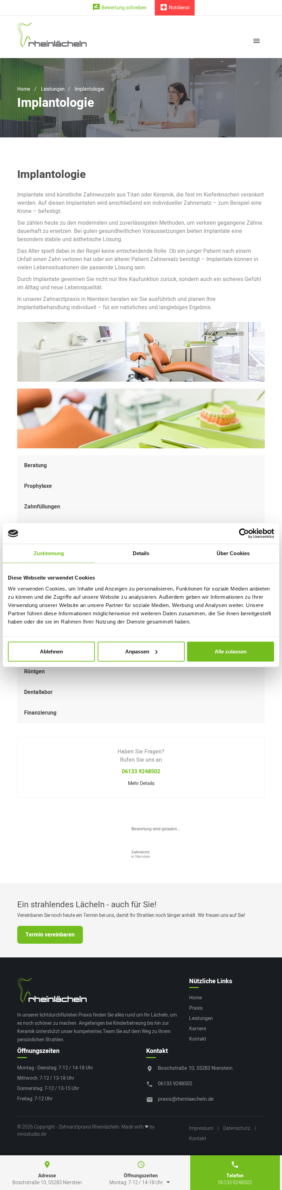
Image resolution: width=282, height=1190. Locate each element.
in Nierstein (140, 854)
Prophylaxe (38, 486)
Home (23, 89)
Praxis (196, 1008)
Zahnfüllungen (42, 507)
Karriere (197, 1028)
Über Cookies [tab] (233, 553)
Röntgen (34, 671)
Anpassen (137, 651)
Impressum (201, 1128)
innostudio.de (31, 1134)
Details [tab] (141, 553)
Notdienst (175, 7)
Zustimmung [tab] (49, 553)
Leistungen (53, 89)
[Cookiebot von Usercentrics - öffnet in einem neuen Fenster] (244, 533)
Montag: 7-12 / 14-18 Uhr (140, 1182)
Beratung (35, 465)
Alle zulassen (231, 651)
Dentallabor (38, 692)
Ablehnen (51, 651)
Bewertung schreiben (119, 7)
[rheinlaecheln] (52, 990)
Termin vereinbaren (50, 935)
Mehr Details (141, 783)
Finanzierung (40, 713)
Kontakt (197, 1039)
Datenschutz (236, 1128)
